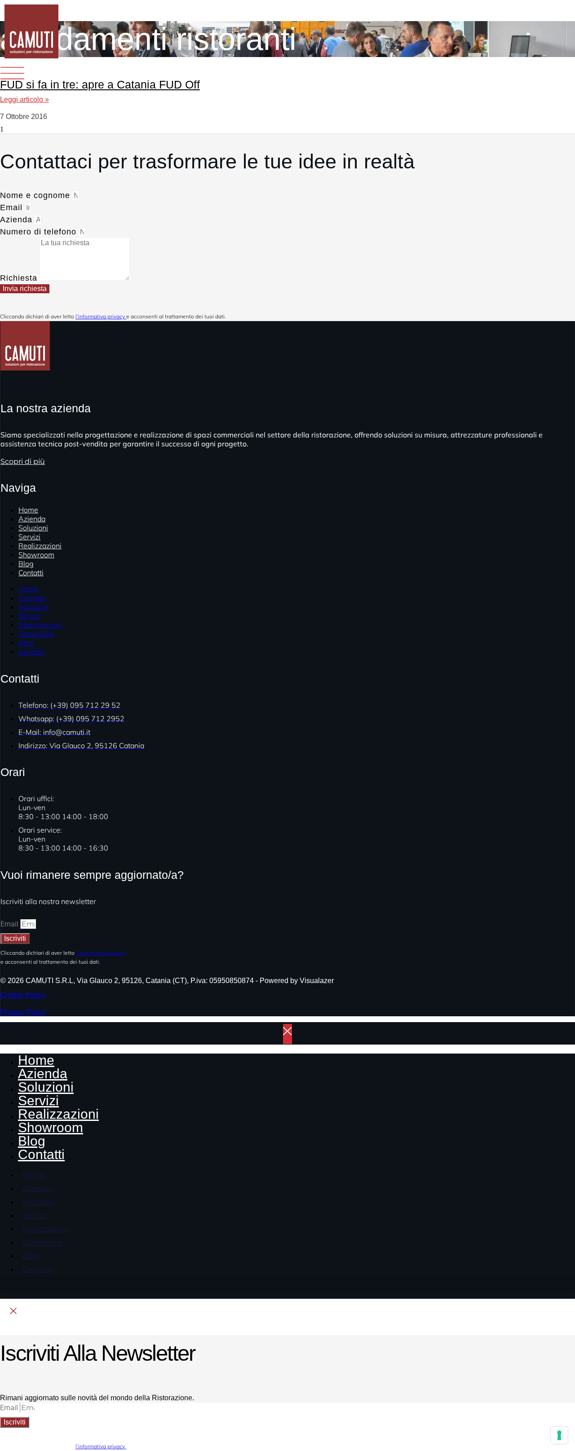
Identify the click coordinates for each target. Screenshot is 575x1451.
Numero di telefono (39, 231)
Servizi (29, 615)
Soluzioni (33, 606)
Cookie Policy (22, 995)
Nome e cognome (36, 195)
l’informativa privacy (100, 316)
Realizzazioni (40, 624)
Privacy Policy (23, 1012)
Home (28, 588)
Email (12, 207)
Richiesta (20, 277)
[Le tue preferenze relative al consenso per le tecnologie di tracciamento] (559, 1435)
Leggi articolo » (24, 99)
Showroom (36, 554)
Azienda (17, 219)
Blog (26, 642)
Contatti (31, 572)
